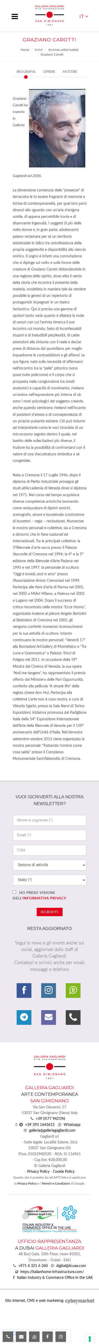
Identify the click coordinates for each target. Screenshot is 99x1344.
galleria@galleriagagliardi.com (52, 1130)
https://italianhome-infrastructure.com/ (52, 1272)
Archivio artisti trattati (63, 49)
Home (25, 49)
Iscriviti (50, 912)
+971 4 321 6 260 (33, 1266)
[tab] (36, 71)
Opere (49, 71)
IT (81, 16)
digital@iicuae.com (71, 1266)
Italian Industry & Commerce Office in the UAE (55, 1278)
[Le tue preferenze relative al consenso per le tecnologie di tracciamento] (90, 1339)
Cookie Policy (63, 1172)
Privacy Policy (38, 1172)
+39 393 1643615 (40, 1125)
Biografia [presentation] (26, 72)
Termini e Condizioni (55, 1183)
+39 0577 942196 (50, 1119)
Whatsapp (72, 1125)
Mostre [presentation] (70, 72)
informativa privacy (44, 898)
